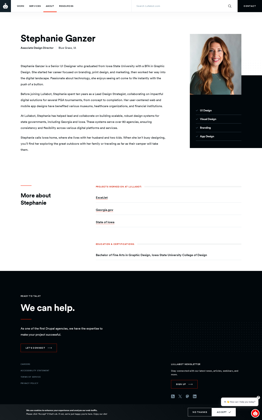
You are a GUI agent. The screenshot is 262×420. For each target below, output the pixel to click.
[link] (250, 6)
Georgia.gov (104, 210)
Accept (222, 412)
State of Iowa (105, 222)
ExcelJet (102, 197)
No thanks (200, 412)
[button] (255, 413)
